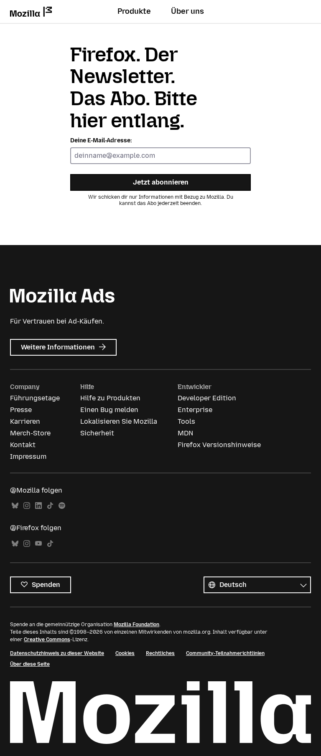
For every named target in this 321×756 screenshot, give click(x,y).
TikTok (50, 506)
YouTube (38, 544)
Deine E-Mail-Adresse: (101, 140)
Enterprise (195, 410)
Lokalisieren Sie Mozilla (118, 421)
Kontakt (23, 445)
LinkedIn (38, 506)
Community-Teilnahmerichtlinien (225, 653)
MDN (185, 433)
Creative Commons (47, 639)
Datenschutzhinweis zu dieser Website (57, 653)
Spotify (62, 506)
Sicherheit (97, 433)
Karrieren (25, 421)
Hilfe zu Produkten (110, 398)
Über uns (187, 11)
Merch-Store (30, 433)
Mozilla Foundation (136, 624)
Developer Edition (207, 398)
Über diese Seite (30, 664)
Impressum (28, 456)
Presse (21, 410)
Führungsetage (35, 398)
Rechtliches (160, 653)
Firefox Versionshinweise (219, 445)
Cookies (125, 653)
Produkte (134, 11)
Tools (186, 421)
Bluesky (15, 506)
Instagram (27, 506)
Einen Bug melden (109, 410)
